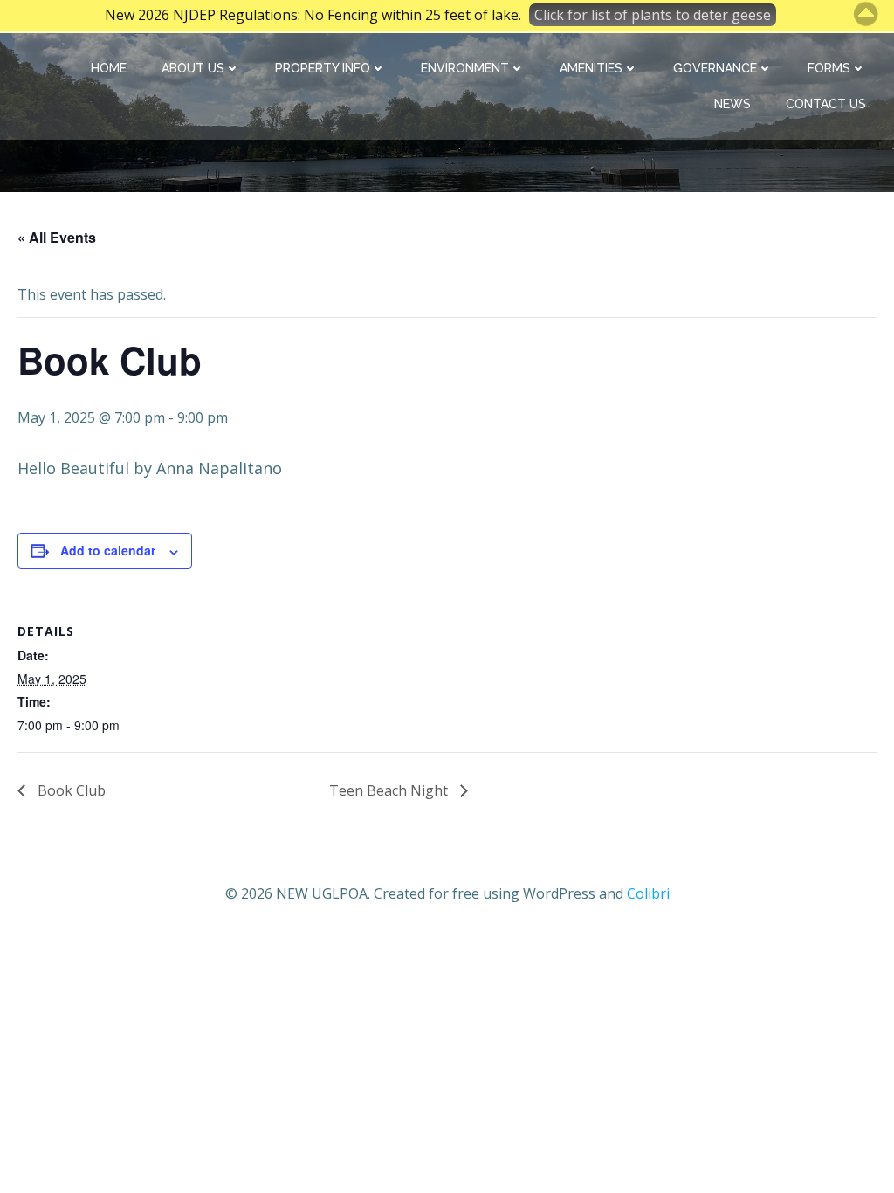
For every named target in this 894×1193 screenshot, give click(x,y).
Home (109, 68)
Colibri (648, 893)
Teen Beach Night (390, 790)
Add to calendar (107, 550)
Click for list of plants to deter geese (652, 14)
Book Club (70, 790)
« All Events (56, 237)
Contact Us (826, 104)
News (732, 104)
